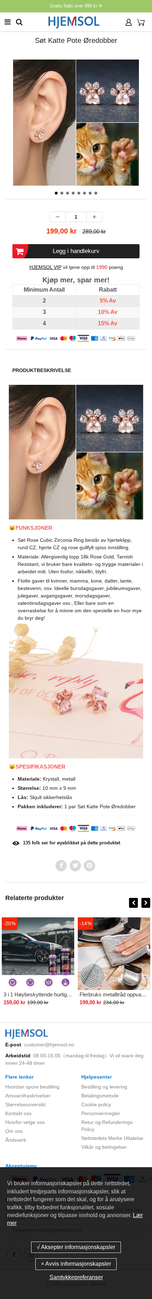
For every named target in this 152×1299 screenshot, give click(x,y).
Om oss (14, 1131)
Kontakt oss (18, 1113)
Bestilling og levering (104, 1087)
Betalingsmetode (100, 1095)
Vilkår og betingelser (104, 1147)
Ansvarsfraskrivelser (28, 1095)
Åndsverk (15, 1140)
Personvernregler (100, 1113)
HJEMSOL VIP (45, 267)
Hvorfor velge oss (25, 1122)
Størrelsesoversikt (25, 1104)
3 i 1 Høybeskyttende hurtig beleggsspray (51, 994)
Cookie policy (96, 1104)
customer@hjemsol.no (49, 1044)
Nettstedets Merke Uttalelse (112, 1138)
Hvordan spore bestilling (32, 1087)
